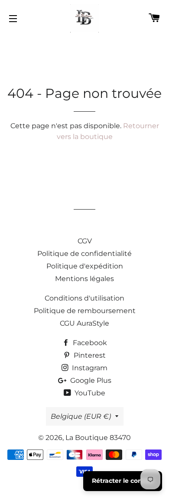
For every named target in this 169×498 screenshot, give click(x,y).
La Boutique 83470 (98, 437)
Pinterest (89, 355)
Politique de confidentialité (84, 253)
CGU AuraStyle (84, 323)
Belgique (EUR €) (81, 416)
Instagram (88, 368)
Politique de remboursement (85, 311)
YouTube (89, 393)
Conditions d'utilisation (84, 298)
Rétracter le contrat (122, 481)
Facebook (89, 343)
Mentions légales (84, 279)
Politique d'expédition (84, 266)
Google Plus (89, 380)
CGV (85, 241)
